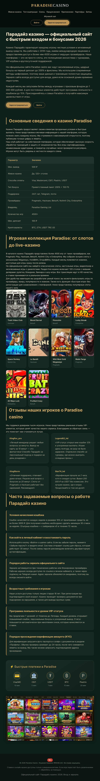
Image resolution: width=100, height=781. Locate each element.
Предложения (53, 12)
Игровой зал (50, 16)
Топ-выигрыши (30, 12)
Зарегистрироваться (57, 23)
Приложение (67, 12)
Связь (42, 12)
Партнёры (79, 12)
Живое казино (15, 12)
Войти (36, 23)
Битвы (89, 12)
